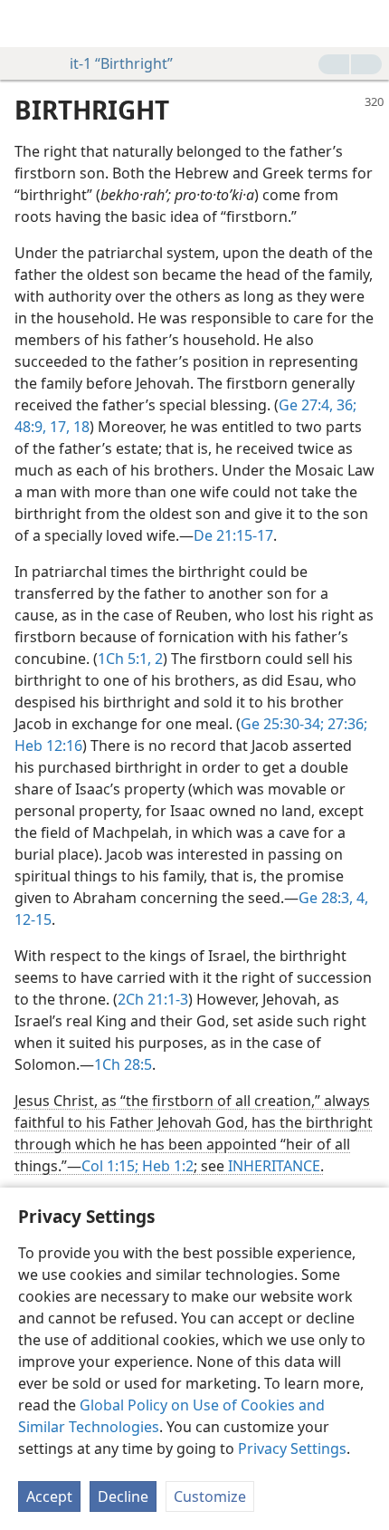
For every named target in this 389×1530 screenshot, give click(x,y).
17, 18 (68, 427)
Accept (49, 1496)
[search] (366, 23)
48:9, (30, 427)
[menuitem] (27, 23)
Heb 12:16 (48, 745)
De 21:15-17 (233, 535)
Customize (210, 1496)
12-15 (33, 919)
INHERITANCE (274, 1166)
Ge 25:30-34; (282, 724)
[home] (27, 23)
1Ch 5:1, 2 (130, 659)
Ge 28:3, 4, (333, 898)
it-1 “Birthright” (121, 63)
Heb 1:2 (166, 1166)
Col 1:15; (109, 1166)
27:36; (345, 724)
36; (344, 405)
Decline (123, 1496)
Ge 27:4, (306, 405)
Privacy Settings (292, 1448)
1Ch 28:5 (123, 1064)
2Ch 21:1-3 (153, 999)
